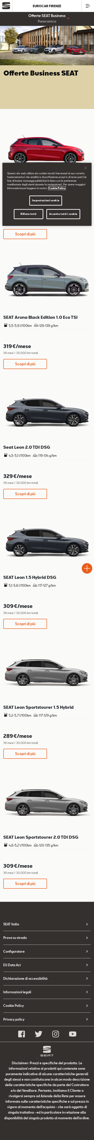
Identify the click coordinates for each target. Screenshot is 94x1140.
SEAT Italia (11, 924)
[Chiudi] (85, 168)
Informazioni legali (17, 992)
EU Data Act (12, 965)
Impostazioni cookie (45, 200)
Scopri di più (25, 234)
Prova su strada (15, 938)
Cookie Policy (13, 1005)
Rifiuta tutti (28, 214)
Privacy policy (13, 1019)
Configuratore (14, 951)
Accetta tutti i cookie (63, 214)
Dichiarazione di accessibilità (25, 978)
